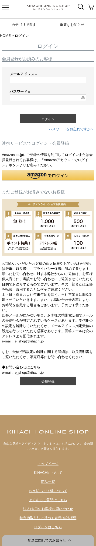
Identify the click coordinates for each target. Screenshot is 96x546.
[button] (48, 175)
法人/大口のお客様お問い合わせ (48, 509)
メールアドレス (24, 74)
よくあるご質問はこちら (48, 500)
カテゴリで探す (24, 25)
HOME (5, 36)
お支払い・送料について (48, 491)
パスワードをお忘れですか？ (71, 129)
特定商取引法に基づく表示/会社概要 (48, 518)
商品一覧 (48, 482)
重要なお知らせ (72, 25)
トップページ (48, 464)
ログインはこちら (48, 527)
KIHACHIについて (48, 473)
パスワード (21, 91)
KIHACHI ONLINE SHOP (48, 432)
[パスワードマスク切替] (82, 98)
